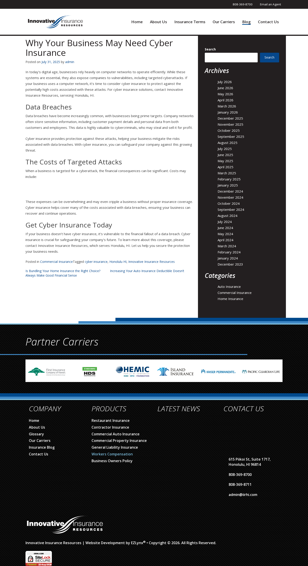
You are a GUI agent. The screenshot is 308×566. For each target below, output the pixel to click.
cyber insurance (96, 261)
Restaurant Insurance (111, 420)
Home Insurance (230, 298)
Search (210, 49)
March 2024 (227, 246)
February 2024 (229, 252)
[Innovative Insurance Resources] (55, 21)
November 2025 (230, 124)
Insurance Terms (189, 22)
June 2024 (225, 227)
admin (69, 62)
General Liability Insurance (115, 447)
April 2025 (225, 167)
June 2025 (225, 154)
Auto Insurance (229, 286)
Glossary (36, 434)
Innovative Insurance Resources (151, 261)
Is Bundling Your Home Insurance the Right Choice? (62, 271)
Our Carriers (224, 22)
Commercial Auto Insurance (116, 434)
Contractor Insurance (110, 427)
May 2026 (225, 94)
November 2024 (230, 197)
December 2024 (230, 191)
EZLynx (137, 542)
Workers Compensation (112, 454)
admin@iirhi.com (243, 494)
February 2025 (229, 179)
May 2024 (225, 234)
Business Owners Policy (112, 460)
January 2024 (228, 258)
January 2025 (228, 185)
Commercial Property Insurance (119, 440)
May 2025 (225, 161)
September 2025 (231, 136)
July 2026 (225, 82)
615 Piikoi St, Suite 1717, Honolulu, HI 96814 (250, 462)
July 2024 (225, 221)
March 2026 (227, 106)
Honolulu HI (117, 261)
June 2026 (225, 88)
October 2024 (229, 203)
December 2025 (230, 118)
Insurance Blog (42, 447)
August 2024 (227, 215)
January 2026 (228, 112)
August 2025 (227, 142)
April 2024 (225, 240)
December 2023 (230, 264)
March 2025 (227, 173)
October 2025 (229, 130)
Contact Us (268, 22)
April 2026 (225, 100)
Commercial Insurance (56, 261)
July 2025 (225, 148)
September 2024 (231, 209)
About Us (158, 22)
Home (137, 22)
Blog (246, 22)
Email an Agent (270, 4)
